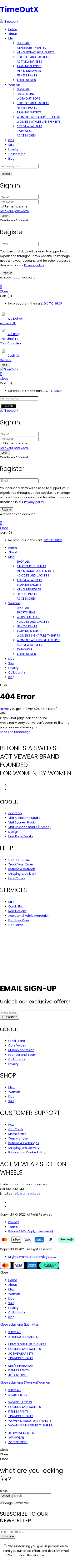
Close (4, 291)
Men (36, 1324)
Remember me (16, 206)
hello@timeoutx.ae (26, 1193)
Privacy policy (34, 265)
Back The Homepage (15, 732)
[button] (37, 286)
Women (44, 1382)
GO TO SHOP (53, 303)
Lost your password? (14, 211)
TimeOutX (19, 9)
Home (4, 709)
